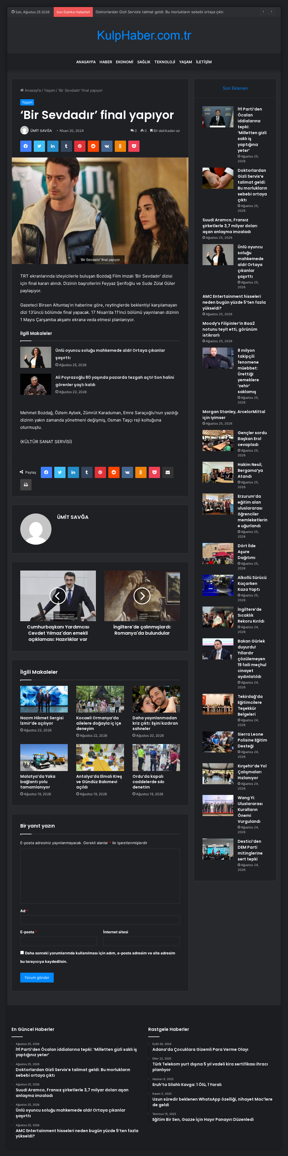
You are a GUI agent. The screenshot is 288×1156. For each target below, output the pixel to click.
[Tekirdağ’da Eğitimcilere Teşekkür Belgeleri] (217, 704)
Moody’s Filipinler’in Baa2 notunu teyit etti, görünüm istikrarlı (229, 329)
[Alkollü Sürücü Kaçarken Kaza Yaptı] (217, 585)
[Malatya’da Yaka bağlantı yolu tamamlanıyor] (44, 757)
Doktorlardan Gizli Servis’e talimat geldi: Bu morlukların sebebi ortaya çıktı (159, 12)
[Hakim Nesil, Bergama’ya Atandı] (217, 472)
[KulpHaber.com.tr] (144, 35)
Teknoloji (164, 62)
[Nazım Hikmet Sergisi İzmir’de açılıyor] (44, 699)
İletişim (204, 62)
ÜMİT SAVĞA (41, 131)
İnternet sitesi (115, 932)
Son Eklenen (235, 88)
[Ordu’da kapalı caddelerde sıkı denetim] (156, 757)
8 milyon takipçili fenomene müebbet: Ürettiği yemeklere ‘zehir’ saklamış (248, 371)
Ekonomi (124, 62)
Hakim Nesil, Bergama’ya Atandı (250, 470)
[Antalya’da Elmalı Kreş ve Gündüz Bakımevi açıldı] (100, 757)
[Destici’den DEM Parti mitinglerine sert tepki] (217, 849)
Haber (106, 62)
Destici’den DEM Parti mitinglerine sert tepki (250, 850)
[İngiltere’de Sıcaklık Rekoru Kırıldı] (217, 617)
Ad (24, 911)
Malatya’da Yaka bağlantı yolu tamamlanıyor (37, 782)
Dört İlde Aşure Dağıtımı (247, 551)
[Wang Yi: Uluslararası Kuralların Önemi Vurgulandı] (217, 805)
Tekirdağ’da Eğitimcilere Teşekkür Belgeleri (250, 705)
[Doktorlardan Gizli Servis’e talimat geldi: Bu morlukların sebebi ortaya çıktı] (217, 178)
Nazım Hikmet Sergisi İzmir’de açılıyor (42, 720)
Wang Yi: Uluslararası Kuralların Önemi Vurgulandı (250, 809)
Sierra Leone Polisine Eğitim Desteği (252, 740)
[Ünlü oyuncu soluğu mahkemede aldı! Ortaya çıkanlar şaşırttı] (35, 357)
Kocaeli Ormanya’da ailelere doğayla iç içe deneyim (98, 723)
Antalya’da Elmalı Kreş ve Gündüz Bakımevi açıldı (99, 782)
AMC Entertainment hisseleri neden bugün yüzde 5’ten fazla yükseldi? (234, 302)
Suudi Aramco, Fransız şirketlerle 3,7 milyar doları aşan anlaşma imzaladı (229, 226)
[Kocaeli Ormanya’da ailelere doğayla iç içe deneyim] (100, 699)
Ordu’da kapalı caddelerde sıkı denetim (148, 782)
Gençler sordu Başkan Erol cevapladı (252, 438)
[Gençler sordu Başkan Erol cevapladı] (217, 440)
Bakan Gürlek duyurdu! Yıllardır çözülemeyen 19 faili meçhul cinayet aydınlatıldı (252, 658)
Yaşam (185, 62)
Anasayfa (86, 62)
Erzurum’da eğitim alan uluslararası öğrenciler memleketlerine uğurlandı (252, 511)
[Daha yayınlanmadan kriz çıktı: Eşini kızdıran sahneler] (156, 699)
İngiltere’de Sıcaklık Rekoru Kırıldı (251, 615)
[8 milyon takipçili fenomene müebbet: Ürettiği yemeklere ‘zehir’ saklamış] (217, 358)
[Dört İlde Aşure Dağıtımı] (217, 553)
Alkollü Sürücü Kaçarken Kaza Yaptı (252, 583)
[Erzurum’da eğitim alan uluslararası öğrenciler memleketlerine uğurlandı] (217, 504)
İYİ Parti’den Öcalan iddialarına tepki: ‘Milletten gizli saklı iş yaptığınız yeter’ (252, 129)
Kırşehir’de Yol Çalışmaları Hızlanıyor (252, 772)
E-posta (28, 932)
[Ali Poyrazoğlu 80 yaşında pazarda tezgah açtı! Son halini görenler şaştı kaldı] (35, 384)
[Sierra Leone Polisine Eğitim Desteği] (217, 741)
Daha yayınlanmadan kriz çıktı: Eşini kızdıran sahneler (155, 723)
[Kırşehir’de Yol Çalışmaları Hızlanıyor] (217, 773)
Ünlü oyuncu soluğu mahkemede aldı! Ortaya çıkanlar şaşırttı (251, 261)
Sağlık (143, 62)
